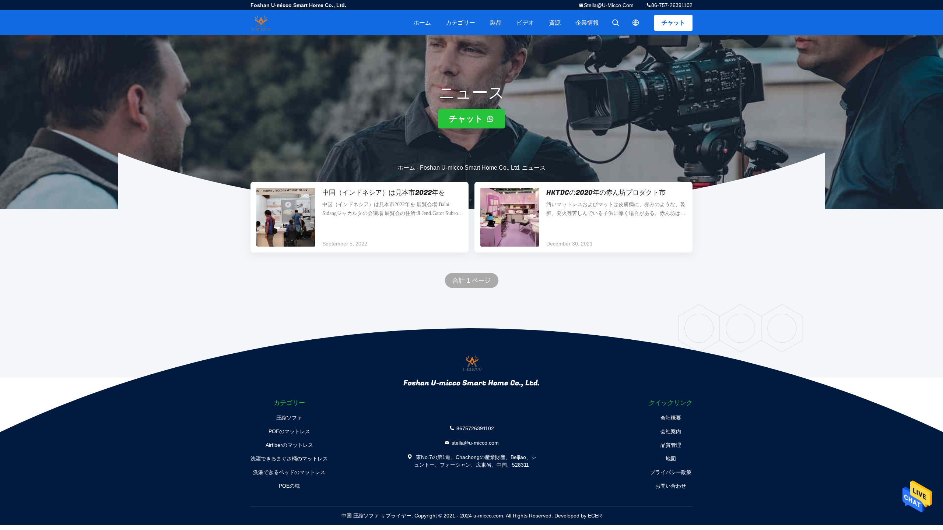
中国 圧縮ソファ (360, 516)
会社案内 (670, 431)
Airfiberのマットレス (289, 445)
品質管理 (670, 445)
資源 (555, 23)
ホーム (422, 23)
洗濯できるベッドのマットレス (289, 472)
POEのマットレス (289, 431)
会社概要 (670, 418)
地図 (671, 459)
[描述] (636, 22)
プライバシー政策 (670, 472)
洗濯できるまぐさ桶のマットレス (289, 459)
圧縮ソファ (289, 418)
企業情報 (587, 23)
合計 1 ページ (471, 280)
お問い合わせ (670, 486)
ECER (595, 516)
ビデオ (525, 23)
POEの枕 (289, 486)
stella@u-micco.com (609, 5)
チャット (673, 23)
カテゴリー (460, 23)
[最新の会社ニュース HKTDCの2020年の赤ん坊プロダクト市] (509, 217)
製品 (496, 23)
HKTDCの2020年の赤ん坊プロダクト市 (606, 193)
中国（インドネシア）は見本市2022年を (383, 193)
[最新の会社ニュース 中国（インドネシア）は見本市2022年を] (285, 217)
